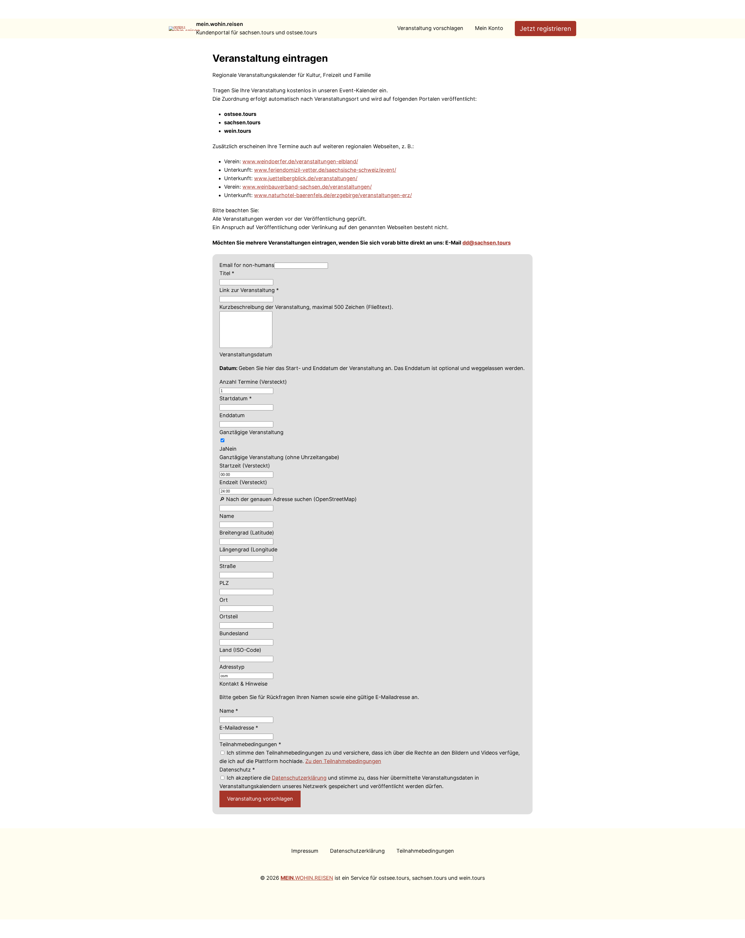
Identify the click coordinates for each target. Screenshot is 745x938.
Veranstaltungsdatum (245, 354)
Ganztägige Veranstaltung (251, 432)
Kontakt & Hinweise (243, 684)
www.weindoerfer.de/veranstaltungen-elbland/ (300, 161)
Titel (226, 273)
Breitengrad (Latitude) (246, 533)
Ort (223, 600)
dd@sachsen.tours (486, 243)
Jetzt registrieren (545, 28)
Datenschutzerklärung (299, 778)
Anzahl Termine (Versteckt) (253, 382)
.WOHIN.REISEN (307, 878)
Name (226, 516)
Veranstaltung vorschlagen (260, 799)
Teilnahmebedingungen (250, 744)
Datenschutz (237, 770)
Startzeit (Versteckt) (244, 466)
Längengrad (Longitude (248, 549)
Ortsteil (228, 616)
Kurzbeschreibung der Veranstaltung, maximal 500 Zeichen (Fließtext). (306, 307)
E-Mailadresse (238, 728)
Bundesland (233, 633)
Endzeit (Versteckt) (243, 482)
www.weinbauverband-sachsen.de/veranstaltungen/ (307, 187)
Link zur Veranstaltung (249, 290)
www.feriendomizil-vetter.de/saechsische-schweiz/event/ (325, 170)
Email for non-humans (246, 265)
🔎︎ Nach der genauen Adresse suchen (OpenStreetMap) (288, 499)
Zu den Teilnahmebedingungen (343, 761)
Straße (227, 566)
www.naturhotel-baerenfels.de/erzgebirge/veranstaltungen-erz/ (333, 195)
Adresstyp (231, 667)
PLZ (224, 583)
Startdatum (235, 398)
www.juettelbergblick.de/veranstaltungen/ (305, 178)
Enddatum (232, 415)
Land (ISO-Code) (240, 650)
